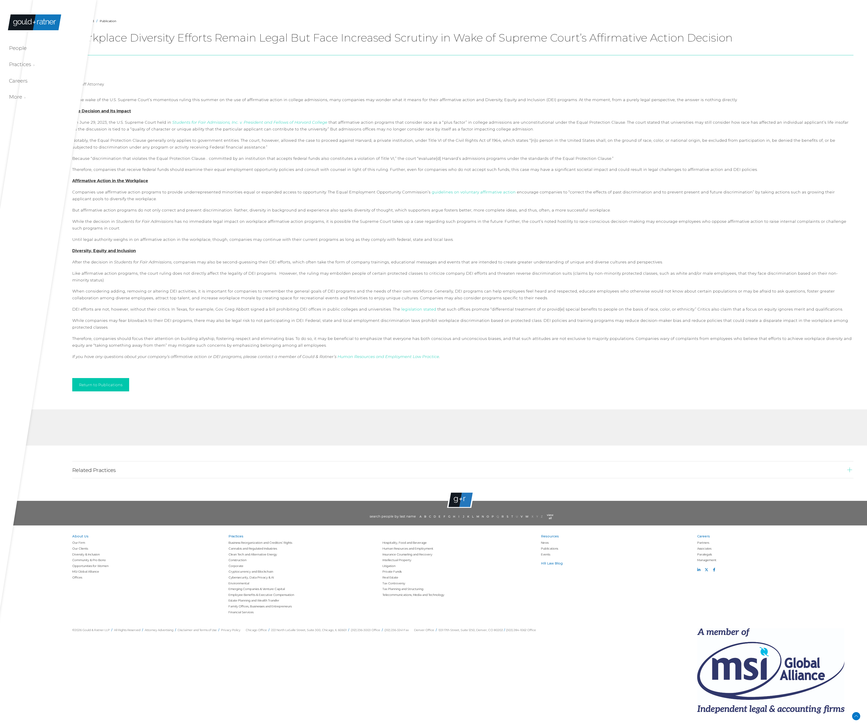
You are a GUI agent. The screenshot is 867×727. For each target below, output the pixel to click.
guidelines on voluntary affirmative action (474, 192)
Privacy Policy (230, 630)
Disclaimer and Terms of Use (197, 630)
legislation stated (418, 309)
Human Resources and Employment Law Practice (388, 356)
